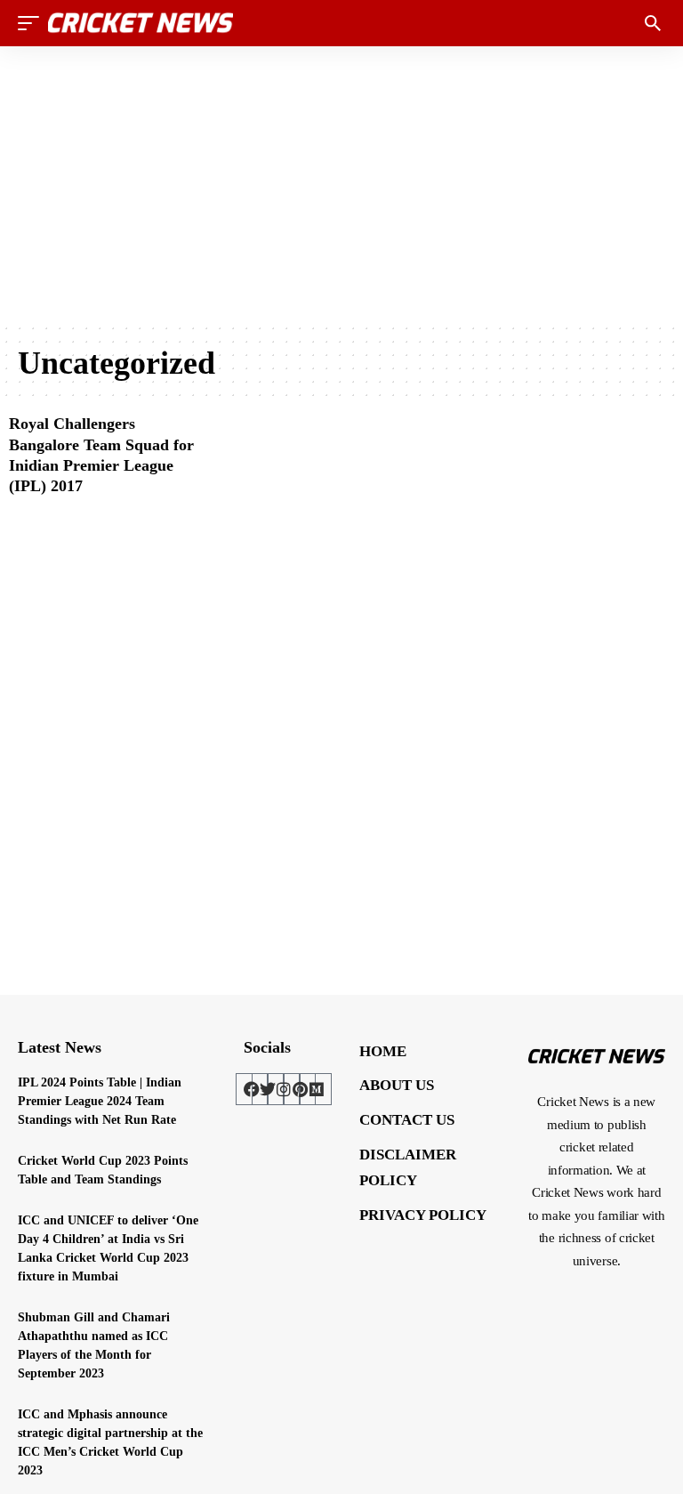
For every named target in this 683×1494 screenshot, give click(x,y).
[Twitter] (268, 1089)
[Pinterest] (300, 1089)
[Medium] (316, 1089)
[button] (33, 23)
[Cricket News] (140, 23)
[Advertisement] (341, 184)
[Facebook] (252, 1089)
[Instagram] (284, 1089)
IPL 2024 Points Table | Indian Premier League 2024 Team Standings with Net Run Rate (99, 1101)
